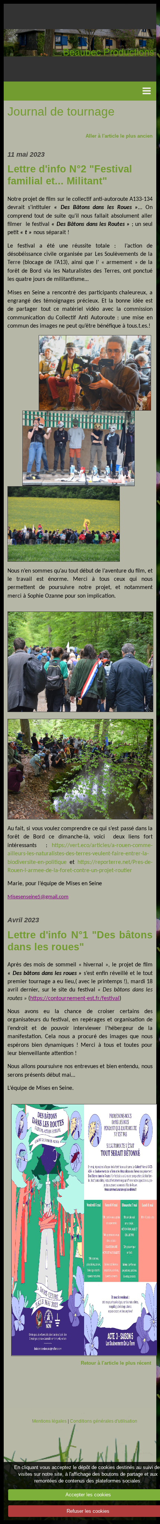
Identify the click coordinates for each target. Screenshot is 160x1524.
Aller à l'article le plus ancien (119, 136)
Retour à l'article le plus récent (116, 1363)
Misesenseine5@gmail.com (37, 897)
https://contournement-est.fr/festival (74, 999)
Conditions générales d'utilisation (103, 1421)
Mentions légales (49, 1421)
